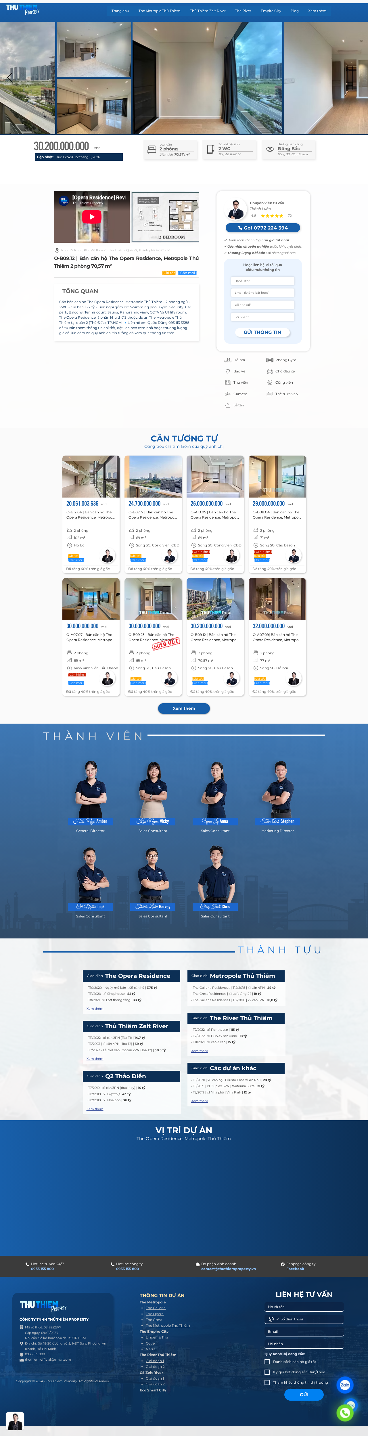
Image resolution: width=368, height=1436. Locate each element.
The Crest (154, 1320)
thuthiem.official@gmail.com (48, 1359)
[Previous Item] (10, 78)
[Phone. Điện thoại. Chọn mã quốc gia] (273, 1319)
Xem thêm (95, 1009)
